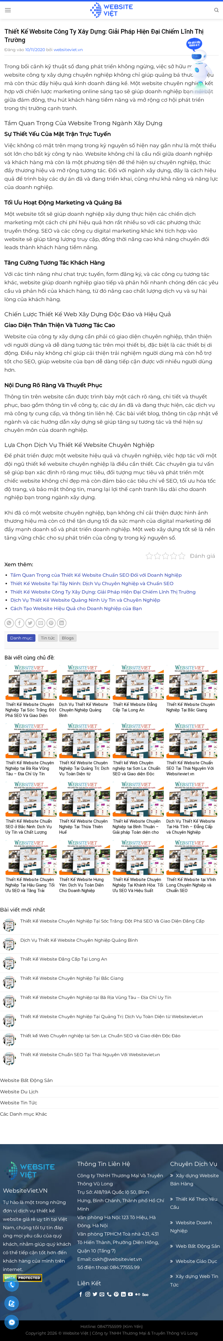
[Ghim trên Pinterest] (51, 623)
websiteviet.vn (68, 49)
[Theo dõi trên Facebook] (80, 1294)
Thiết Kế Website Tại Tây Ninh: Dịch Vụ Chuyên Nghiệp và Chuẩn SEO (91, 583)
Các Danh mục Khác (23, 1114)
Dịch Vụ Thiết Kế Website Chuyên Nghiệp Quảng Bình (79, 940)
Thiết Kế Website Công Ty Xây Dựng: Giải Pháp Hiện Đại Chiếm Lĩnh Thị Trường (103, 592)
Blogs (68, 638)
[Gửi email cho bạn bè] (40, 623)
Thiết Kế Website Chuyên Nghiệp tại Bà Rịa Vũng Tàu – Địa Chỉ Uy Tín (95, 997)
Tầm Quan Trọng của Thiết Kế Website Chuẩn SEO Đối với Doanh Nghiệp (96, 575)
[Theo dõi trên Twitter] (95, 1294)
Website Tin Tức (18, 1102)
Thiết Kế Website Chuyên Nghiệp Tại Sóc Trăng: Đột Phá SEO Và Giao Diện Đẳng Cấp (112, 921)
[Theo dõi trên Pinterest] (116, 1294)
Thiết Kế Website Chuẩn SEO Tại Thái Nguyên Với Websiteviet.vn (90, 1054)
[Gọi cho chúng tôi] (109, 1294)
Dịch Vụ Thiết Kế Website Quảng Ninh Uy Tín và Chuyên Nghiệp (85, 600)
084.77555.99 (125, 1267)
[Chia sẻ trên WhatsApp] (9, 623)
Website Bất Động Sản (26, 1080)
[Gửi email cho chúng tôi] (102, 1294)
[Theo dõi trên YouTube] (130, 1294)
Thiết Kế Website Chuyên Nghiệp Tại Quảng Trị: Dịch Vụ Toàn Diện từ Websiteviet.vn (111, 1016)
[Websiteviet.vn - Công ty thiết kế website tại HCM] (111, 10)
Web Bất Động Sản (198, 1246)
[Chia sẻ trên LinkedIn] (61, 623)
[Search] (216, 10)
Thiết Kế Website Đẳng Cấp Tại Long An (63, 959)
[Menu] (7, 10)
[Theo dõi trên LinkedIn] (123, 1294)
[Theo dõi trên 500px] (145, 1294)
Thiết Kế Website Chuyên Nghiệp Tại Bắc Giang (71, 978)
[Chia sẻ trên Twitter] (30, 623)
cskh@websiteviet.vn (117, 1259)
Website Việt (76, 1333)
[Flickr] (137, 1294)
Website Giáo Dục (196, 1261)
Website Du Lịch (19, 1091)
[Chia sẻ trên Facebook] (19, 623)
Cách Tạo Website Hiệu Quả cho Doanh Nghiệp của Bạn (76, 608)
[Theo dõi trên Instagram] (87, 1294)
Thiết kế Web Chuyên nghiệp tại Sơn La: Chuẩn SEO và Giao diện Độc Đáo (100, 1035)
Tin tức (48, 638)
